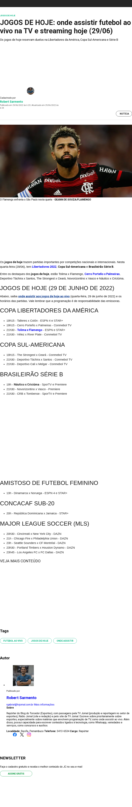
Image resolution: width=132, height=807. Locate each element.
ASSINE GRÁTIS (16, 773)
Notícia (124, 113)
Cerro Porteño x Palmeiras (102, 274)
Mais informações (44, 704)
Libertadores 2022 (44, 266)
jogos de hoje (39, 641)
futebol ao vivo (13, 641)
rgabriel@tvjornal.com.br (19, 704)
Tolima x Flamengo (29, 330)
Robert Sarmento (11, 101)
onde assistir (65, 641)
